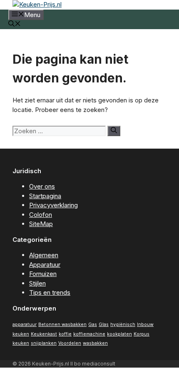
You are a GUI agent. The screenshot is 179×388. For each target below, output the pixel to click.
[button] (14, 24)
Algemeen (43, 255)
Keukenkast (44, 334)
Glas (104, 324)
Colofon (40, 215)
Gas (92, 324)
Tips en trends (49, 292)
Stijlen (37, 283)
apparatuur (24, 324)
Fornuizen (43, 274)
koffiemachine (89, 334)
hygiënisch (122, 324)
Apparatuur (44, 265)
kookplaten (119, 334)
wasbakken (95, 343)
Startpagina (45, 196)
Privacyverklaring (53, 205)
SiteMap (41, 224)
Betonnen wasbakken (62, 324)
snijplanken (44, 343)
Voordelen (69, 343)
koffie (65, 334)
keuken (20, 334)
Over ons (42, 186)
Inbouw (145, 324)
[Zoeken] (113, 131)
